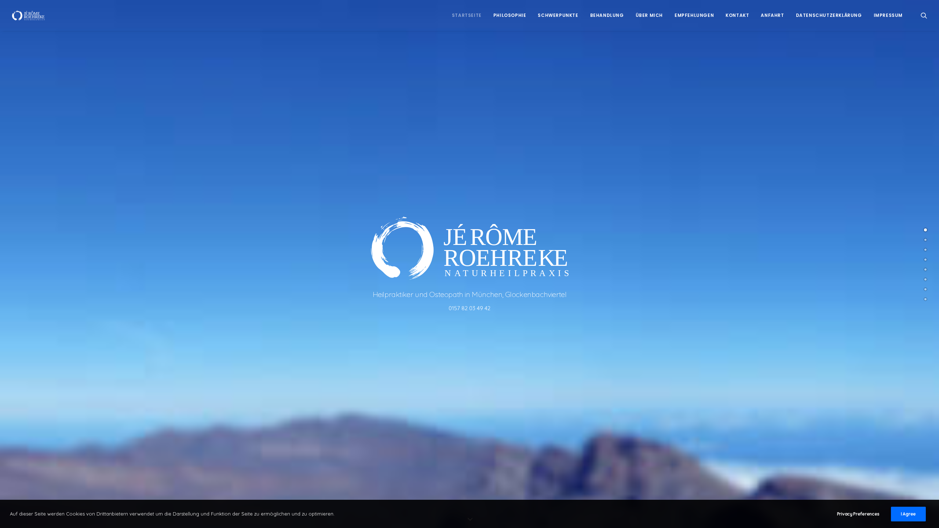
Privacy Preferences (858, 514)
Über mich (649, 15)
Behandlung (607, 15)
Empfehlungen (694, 15)
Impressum (888, 15)
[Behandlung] (925, 259)
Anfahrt (772, 15)
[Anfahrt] (925, 299)
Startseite (467, 15)
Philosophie (509, 15)
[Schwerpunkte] (925, 249)
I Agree (908, 514)
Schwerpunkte (558, 15)
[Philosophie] (925, 239)
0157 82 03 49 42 (469, 308)
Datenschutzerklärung (829, 15)
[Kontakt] (925, 289)
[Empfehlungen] (925, 279)
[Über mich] (925, 269)
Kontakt (737, 15)
